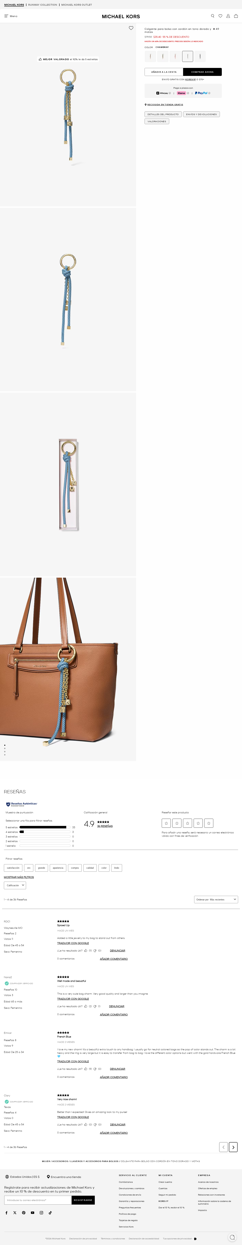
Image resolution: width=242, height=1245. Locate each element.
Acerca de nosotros (208, 1181)
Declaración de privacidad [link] (83, 1238)
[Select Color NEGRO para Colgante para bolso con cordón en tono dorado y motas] (200, 56)
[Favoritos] (220, 16)
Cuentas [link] (163, 1188)
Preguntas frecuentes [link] (130, 1207)
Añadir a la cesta (164, 71)
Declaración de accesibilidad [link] (144, 1238)
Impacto (202, 1210)
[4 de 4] (4, 754)
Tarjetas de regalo (128, 1220)
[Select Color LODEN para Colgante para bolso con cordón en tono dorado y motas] (162, 56)
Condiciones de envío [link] (130, 1194)
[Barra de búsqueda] (212, 16)
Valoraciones (157, 121)
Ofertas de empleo (207, 1188)
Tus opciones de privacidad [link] (177, 1238)
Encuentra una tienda (65, 1177)
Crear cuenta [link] (165, 1181)
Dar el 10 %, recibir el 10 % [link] (171, 1207)
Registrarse (83, 1200)
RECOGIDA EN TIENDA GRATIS (165, 105)
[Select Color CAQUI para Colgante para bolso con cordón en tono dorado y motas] (150, 56)
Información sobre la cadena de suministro (214, 1202)
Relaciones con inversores (211, 1194)
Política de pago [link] (127, 1213)
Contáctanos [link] (126, 1181)
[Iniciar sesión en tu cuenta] (228, 16)
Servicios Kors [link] (126, 1226)
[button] (232, 1237)
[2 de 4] (4, 748)
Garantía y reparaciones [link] (131, 1201)
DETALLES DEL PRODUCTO (163, 114)
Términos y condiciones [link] (113, 1238)
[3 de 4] (4, 751)
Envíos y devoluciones (201, 114)
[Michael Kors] (121, 16)
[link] (6, 1213)
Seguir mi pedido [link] (167, 1194)
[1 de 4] (4, 745)
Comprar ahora (202, 71)
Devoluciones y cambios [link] (131, 1188)
